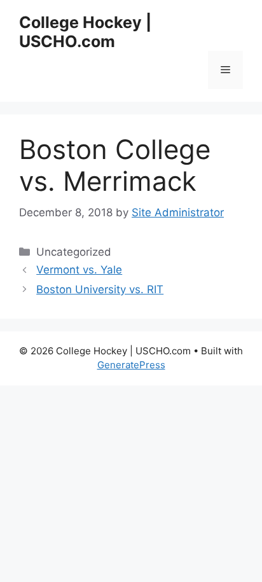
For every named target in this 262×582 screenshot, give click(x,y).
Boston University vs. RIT (99, 289)
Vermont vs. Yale (79, 269)
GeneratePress (131, 365)
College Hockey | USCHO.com (85, 32)
